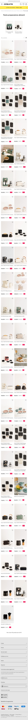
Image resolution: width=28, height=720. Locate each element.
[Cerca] (21, 4)
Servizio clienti (4, 652)
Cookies (12, 715)
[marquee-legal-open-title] (26, 7)
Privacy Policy (18, 714)
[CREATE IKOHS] (8, 4)
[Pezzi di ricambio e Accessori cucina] (19, 26)
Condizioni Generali (4, 714)
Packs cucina (20, 10)
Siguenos (3, 664)
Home (2, 10)
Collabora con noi (4, 656)
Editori (2, 660)
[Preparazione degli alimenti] (9, 26)
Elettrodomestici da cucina (10, 10)
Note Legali (12, 714)
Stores (2, 647)
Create (2, 643)
